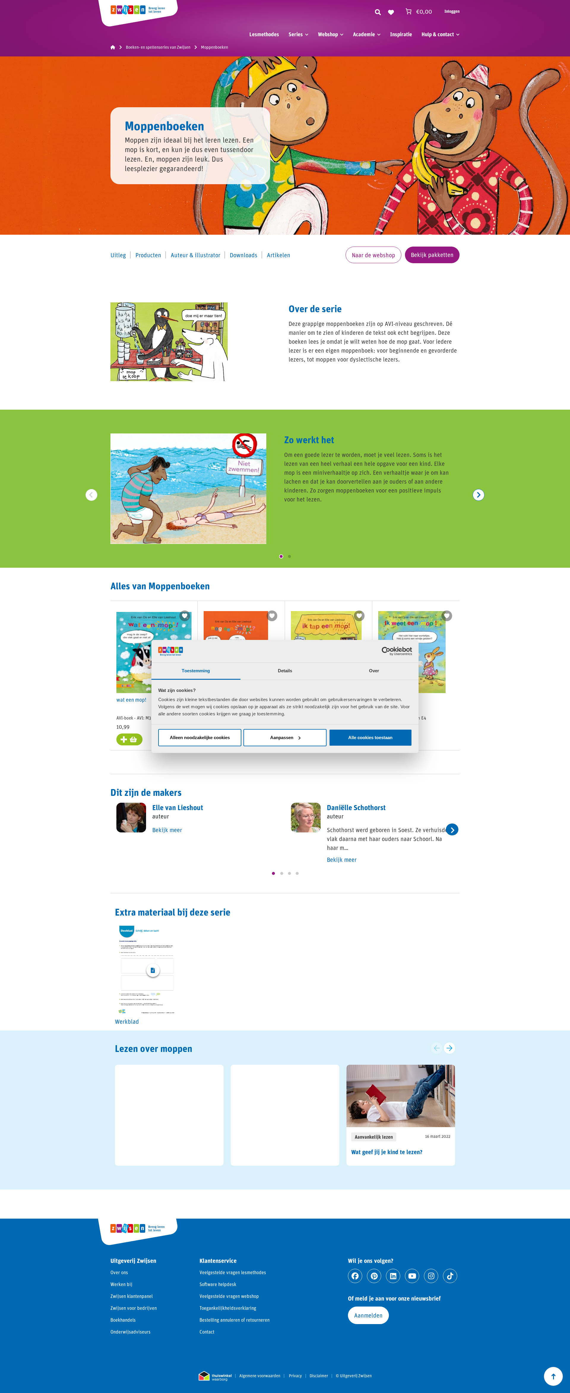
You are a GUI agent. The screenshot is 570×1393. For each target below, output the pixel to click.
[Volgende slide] (449, 1048)
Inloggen (452, 11)
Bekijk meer (167, 830)
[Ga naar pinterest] (374, 1276)
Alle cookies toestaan (370, 737)
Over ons (119, 1272)
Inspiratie (401, 34)
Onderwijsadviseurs (130, 1332)
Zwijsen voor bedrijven (133, 1308)
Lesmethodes (264, 34)
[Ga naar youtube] (412, 1276)
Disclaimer (319, 1375)
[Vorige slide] (436, 1048)
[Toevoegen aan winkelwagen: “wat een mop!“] (129, 739)
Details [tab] (285, 670)
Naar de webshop (373, 255)
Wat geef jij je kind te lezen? (386, 1152)
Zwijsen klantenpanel (131, 1296)
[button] (281, 556)
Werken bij (121, 1284)
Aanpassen (281, 737)
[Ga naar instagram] (431, 1276)
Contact (207, 1332)
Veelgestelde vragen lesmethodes (233, 1272)
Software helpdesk (218, 1284)
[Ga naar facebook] (355, 1276)
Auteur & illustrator (195, 255)
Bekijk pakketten (432, 254)
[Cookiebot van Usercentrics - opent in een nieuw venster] (386, 651)
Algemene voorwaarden (259, 1375)
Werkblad (127, 1022)
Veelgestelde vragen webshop (229, 1296)
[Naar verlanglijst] (391, 11)
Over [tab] (374, 670)
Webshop (328, 34)
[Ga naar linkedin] (393, 1276)
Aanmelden (368, 1315)
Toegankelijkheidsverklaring (228, 1308)
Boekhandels (123, 1320)
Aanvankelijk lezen (374, 1137)
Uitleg (118, 255)
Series (296, 34)
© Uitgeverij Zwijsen (354, 1375)
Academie (364, 34)
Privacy (295, 1375)
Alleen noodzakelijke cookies (200, 737)
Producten (148, 255)
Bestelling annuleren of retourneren (235, 1320)
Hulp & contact (438, 34)
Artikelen (278, 255)
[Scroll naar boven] (553, 1376)
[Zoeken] (378, 11)
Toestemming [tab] (196, 670)
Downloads (243, 255)
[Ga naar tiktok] (450, 1276)
